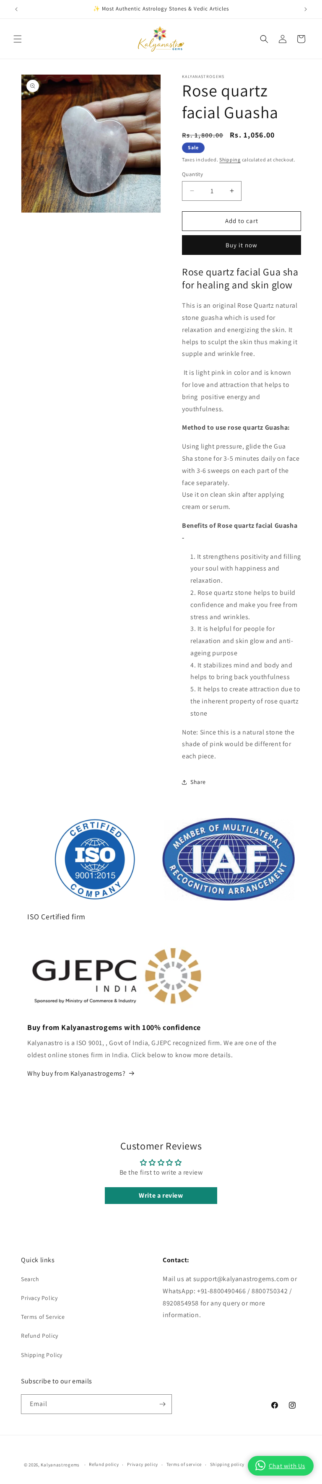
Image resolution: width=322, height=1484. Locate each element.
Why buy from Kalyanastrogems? (76, 1073)
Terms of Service (43, 1317)
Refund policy (104, 1464)
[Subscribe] (162, 1404)
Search (30, 1279)
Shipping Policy (41, 1355)
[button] (17, 39)
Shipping (230, 159)
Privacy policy (142, 1464)
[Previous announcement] (16, 9)
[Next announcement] (305, 9)
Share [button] (198, 782)
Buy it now (241, 245)
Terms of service (184, 1464)
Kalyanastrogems (60, 1465)
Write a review (161, 1195)
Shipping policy (227, 1464)
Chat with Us (287, 1466)
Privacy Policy (39, 1298)
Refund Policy (39, 1335)
